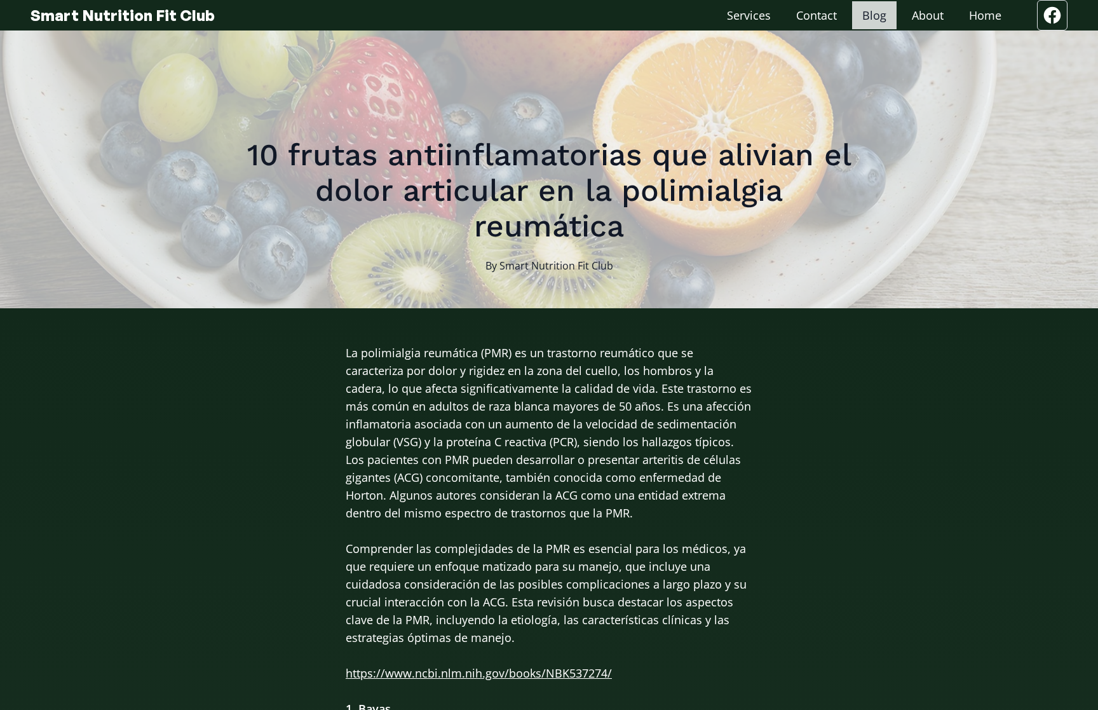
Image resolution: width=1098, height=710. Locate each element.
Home (985, 15)
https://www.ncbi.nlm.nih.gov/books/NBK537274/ (479, 673)
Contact (816, 15)
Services (749, 15)
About (928, 15)
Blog (874, 15)
